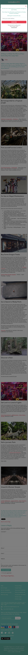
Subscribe (14, 22)
